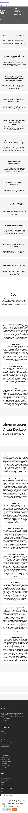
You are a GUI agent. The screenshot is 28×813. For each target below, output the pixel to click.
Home (1, 16)
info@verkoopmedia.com (6, 720)
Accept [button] (14, 809)
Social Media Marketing (6, 742)
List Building (4, 767)
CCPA (2, 784)
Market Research (4, 769)
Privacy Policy (4, 780)
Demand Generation (5, 744)
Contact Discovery (5, 746)
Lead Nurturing (4, 763)
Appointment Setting (5, 755)
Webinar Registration (5, 757)
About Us (16, 16)
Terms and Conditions (6, 778)
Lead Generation (4, 737)
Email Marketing (5, 759)
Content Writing (4, 733)
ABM (2, 731)
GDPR (2, 782)
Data (2, 735)
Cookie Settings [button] (6, 809)
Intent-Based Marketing (6, 761)
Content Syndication (5, 765)
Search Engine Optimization (7, 739)
